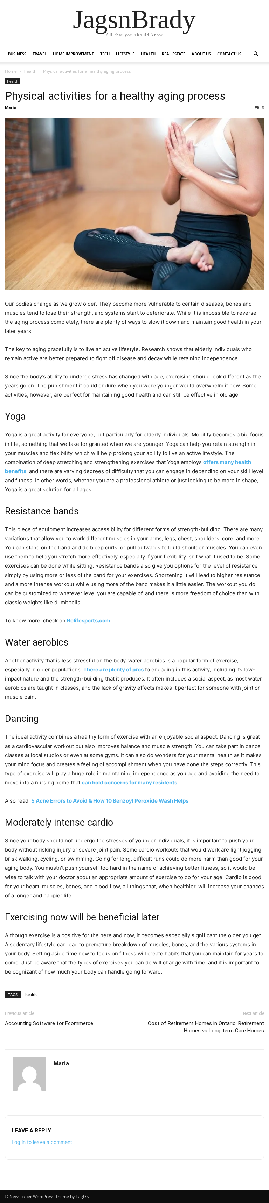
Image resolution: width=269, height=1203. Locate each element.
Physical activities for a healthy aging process (115, 95)
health (31, 994)
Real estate (173, 53)
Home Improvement (73, 53)
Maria (10, 107)
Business (17, 53)
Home (11, 71)
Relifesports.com (88, 620)
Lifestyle (125, 53)
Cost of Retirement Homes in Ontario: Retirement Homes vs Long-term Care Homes (206, 1027)
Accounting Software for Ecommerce (49, 1023)
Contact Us (229, 53)
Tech (105, 53)
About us (201, 53)
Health (148, 53)
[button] (255, 54)
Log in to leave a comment (42, 1142)
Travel (40, 53)
